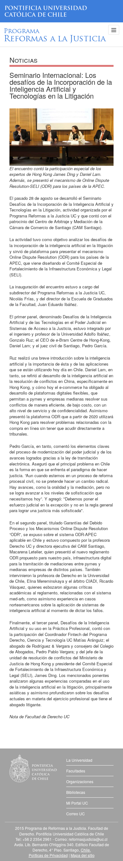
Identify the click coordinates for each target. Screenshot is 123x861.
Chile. (86, 849)
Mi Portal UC (77, 803)
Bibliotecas (75, 792)
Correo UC (75, 813)
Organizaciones (79, 781)
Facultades (75, 770)
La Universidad (79, 760)
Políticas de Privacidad (48, 855)
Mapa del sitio (83, 855)
